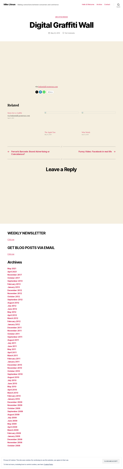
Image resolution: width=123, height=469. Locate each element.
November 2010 (14, 368)
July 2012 (11, 306)
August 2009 (13, 414)
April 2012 (12, 315)
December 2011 (14, 327)
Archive (99, 4)
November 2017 (14, 275)
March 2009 (12, 430)
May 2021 (11, 268)
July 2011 (11, 343)
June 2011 (12, 346)
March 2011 (12, 355)
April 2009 (12, 427)
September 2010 (15, 374)
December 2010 (14, 365)
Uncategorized (61, 17)
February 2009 (14, 433)
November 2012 (14, 293)
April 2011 (12, 352)
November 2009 (14, 405)
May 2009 (12, 424)
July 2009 (12, 418)
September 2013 (15, 281)
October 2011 (13, 334)
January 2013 (13, 287)
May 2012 (11, 312)
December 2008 (14, 439)
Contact (107, 4)
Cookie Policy (48, 464)
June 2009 (12, 421)
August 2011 (13, 340)
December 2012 (14, 290)
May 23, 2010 (55, 33)
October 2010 (13, 371)
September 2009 (15, 411)
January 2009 (13, 436)
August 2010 (13, 377)
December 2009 (14, 402)
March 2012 (12, 318)
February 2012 (14, 321)
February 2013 (14, 284)
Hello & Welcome (88, 4)
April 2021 (12, 272)
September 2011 (14, 337)
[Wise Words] (99, 121)
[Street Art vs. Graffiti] (24, 124)
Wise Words (86, 132)
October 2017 (13, 278)
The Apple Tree (50, 132)
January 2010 (13, 399)
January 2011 (13, 362)
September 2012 (15, 300)
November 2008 (14, 442)
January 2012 (13, 324)
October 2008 (13, 446)
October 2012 (13, 296)
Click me (10, 239)
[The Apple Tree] (61, 121)
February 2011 (13, 359)
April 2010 (12, 390)
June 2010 (12, 383)
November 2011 (14, 331)
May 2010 (11, 386)
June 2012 (12, 309)
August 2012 (13, 303)
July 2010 (11, 380)
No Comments (70, 33)
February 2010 (14, 396)
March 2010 (12, 393)
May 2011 (11, 349)
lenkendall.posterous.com (48, 86)
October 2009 (13, 408)
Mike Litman (9, 4)
